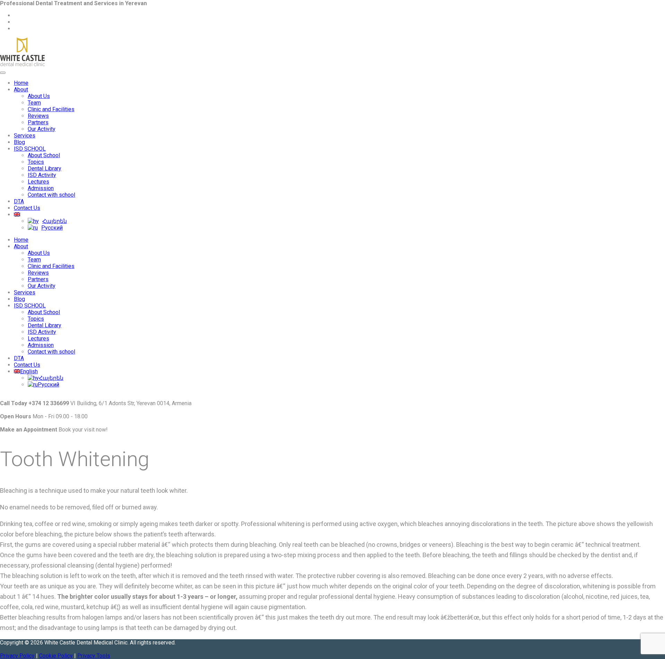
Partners (38, 122)
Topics (36, 162)
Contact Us (27, 208)
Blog (19, 142)
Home (21, 83)
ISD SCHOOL (30, 148)
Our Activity (41, 129)
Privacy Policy (17, 655)
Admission (41, 188)
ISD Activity (42, 175)
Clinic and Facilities (51, 109)
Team (34, 102)
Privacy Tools (93, 655)
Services (24, 135)
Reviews (38, 116)
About (21, 89)
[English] (17, 214)
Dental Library (44, 168)
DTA (19, 201)
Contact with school (51, 195)
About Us (39, 96)
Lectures (38, 181)
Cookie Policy (56, 655)
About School (44, 155)
